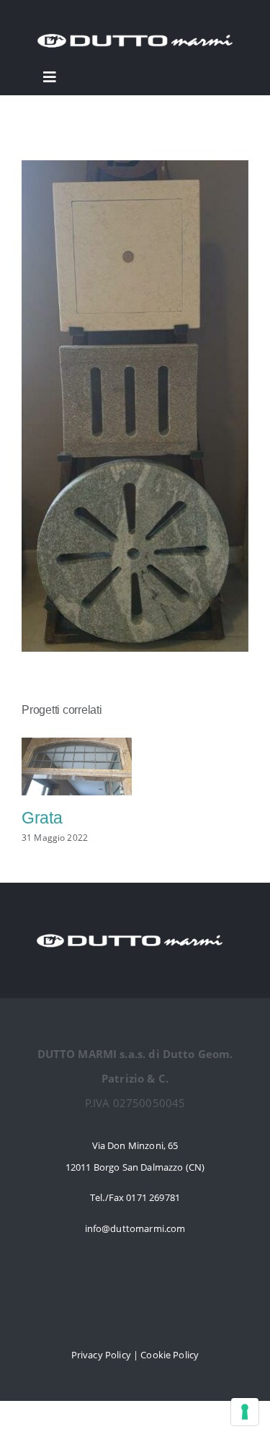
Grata (42, 817)
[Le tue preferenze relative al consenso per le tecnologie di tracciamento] (244, 1411)
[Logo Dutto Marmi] (135, 30)
